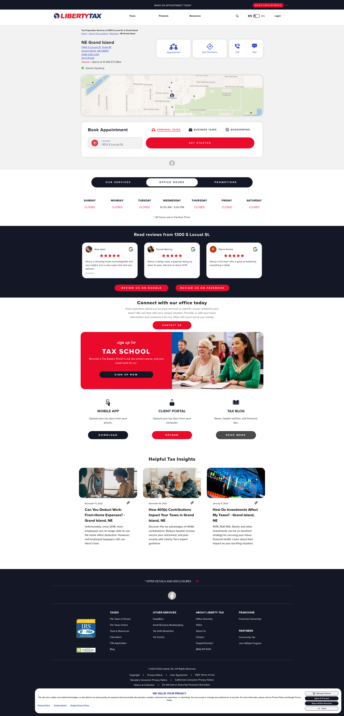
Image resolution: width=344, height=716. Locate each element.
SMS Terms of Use (205, 674)
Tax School (158, 637)
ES (263, 16)
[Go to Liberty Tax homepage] (78, 16)
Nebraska (114, 33)
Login (278, 16)
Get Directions (209, 52)
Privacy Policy (44, 705)
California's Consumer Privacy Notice (194, 679)
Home (84, 33)
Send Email (87, 58)
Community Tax (247, 637)
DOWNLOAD (108, 435)
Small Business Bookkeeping (168, 625)
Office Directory (204, 619)
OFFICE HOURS (172, 182)
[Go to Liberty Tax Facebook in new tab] (172, 595)
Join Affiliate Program (250, 643)
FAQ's (199, 625)
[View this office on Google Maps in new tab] (131, 249)
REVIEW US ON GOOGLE (141, 288)
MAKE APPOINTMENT (268, 5)
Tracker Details (60, 705)
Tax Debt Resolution (163, 631)
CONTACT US (172, 325)
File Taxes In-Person (120, 619)
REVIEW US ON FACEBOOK (202, 288)
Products (164, 16)
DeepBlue (158, 619)
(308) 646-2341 (90, 54)
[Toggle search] (237, 16)
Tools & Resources (119, 631)
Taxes (132, 16)
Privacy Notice (154, 675)
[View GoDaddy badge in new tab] (86, 650)
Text (254, 52)
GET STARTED (200, 143)
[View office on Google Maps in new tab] (172, 95)
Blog (112, 649)
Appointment (173, 52)
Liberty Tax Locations (98, 33)
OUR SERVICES (118, 182)
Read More (90, 273)
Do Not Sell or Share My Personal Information (186, 684)
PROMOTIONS (225, 182)
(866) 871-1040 (203, 649)
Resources (195, 16)
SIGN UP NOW (126, 374)
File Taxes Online (119, 625)
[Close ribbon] (286, 5)
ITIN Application (118, 643)
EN (250, 16)
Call (237, 52)
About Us (201, 631)
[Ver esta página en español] (256, 16)
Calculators (115, 637)
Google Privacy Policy (79, 705)
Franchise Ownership (250, 619)
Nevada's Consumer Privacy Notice (151, 680)
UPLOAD (172, 435)
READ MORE (236, 435)
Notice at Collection (146, 685)
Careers (200, 637)
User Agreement (178, 675)
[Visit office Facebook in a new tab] (172, 163)
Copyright (134, 675)
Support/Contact (204, 643)
